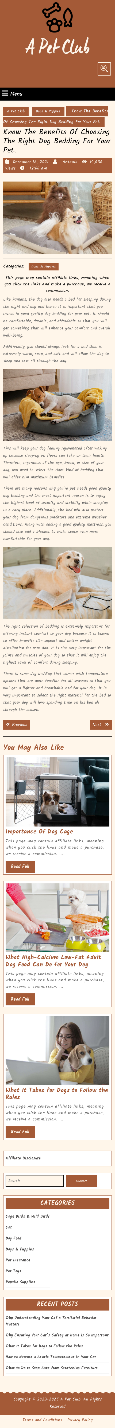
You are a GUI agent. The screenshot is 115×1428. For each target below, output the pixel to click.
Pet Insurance (18, 1260)
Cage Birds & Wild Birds (28, 1216)
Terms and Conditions (42, 1420)
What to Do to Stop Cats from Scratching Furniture (52, 1368)
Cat (9, 1227)
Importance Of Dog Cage (39, 832)
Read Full (23, 868)
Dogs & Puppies (48, 111)
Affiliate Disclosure (23, 1158)
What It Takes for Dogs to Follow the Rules (57, 1094)
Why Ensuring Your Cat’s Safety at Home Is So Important (57, 1335)
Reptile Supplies (20, 1282)
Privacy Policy (80, 1420)
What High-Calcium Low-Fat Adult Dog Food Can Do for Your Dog (53, 961)
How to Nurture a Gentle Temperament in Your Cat (51, 1357)
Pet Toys (13, 1271)
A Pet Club (16, 111)
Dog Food (13, 1238)
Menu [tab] (16, 94)
